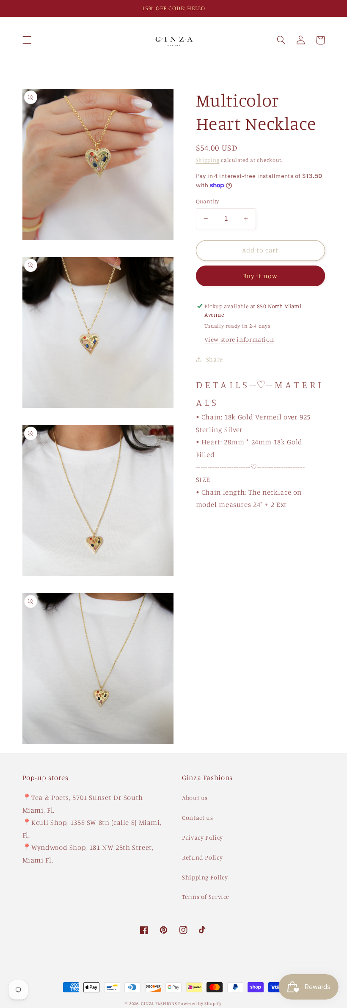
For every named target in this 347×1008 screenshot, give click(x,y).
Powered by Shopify (199, 1003)
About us (195, 797)
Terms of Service (205, 896)
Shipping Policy (205, 877)
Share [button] (214, 359)
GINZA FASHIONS (159, 1003)
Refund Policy (202, 857)
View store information (239, 339)
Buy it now (260, 276)
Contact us (197, 817)
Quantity (207, 201)
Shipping (208, 160)
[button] (26, 40)
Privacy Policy (202, 837)
